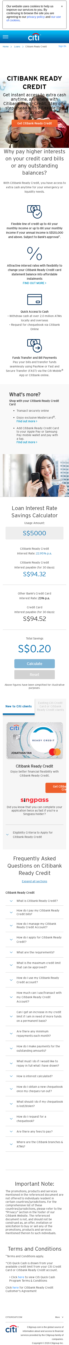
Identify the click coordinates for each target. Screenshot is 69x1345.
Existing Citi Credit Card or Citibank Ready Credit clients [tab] (50, 706)
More (57, 1317)
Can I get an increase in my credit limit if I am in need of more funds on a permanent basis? (39, 1016)
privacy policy (36, 16)
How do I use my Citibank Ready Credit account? (38, 980)
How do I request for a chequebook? (31, 1119)
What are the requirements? (35, 952)
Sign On (62, 46)
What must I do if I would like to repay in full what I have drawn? (38, 1063)
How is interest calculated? (35, 1076)
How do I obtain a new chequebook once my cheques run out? (40, 1089)
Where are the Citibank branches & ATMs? (40, 1144)
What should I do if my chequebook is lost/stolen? (40, 1104)
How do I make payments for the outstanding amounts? (38, 1048)
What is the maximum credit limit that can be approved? (39, 965)
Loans (17, 46)
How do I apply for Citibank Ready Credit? (39, 939)
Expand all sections (34, 881)
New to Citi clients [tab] (19, 706)
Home (5, 46)
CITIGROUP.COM (14, 1317)
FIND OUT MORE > (34, 283)
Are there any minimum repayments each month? (34, 1033)
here (21, 1277)
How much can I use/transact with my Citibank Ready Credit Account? (39, 997)
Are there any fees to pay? (35, 1131)
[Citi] (34, 36)
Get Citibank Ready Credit (34, 123)
